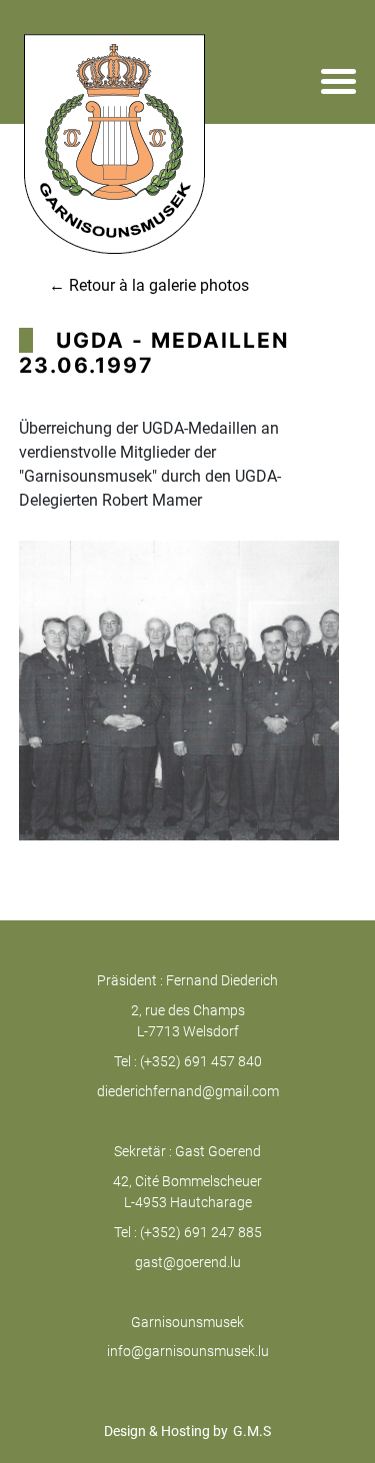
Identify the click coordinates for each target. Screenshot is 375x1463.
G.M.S (252, 1431)
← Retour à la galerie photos (149, 285)
